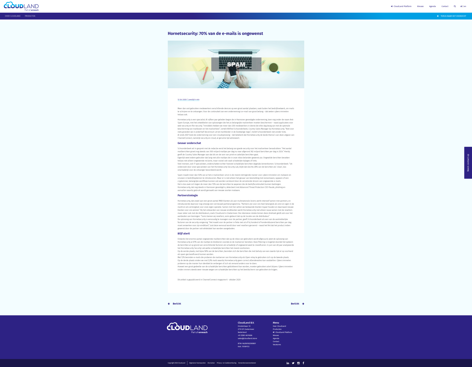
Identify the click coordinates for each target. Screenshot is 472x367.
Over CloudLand (12, 16)
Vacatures (277, 344)
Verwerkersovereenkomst (247, 363)
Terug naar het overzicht (453, 16)
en (465, 6)
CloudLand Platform (403, 6)
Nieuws (420, 6)
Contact (445, 6)
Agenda (432, 6)
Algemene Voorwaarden (197, 363)
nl (461, 6)
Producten (30, 16)
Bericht (177, 303)
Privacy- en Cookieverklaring (226, 363)
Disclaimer (211, 363)
